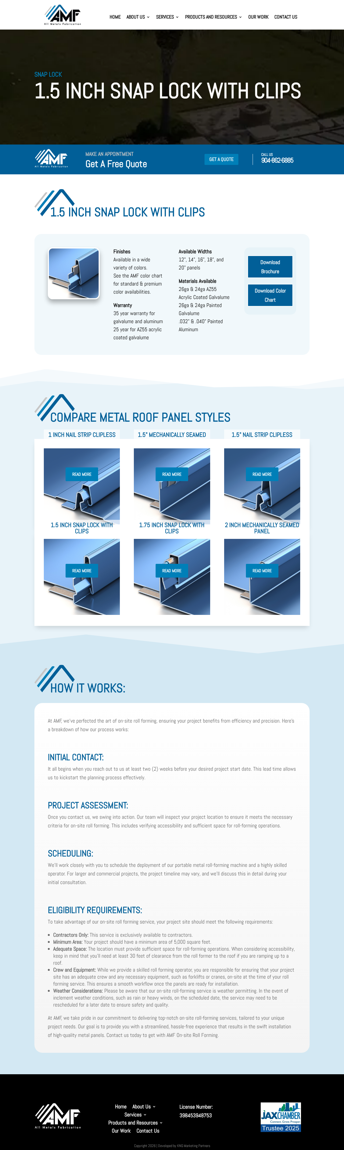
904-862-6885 (277, 160)
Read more (81, 474)
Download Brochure (270, 267)
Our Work (258, 17)
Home (115, 17)
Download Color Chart (270, 295)
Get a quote (221, 159)
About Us (136, 17)
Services (165, 17)
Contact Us (285, 17)
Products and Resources (211, 17)
